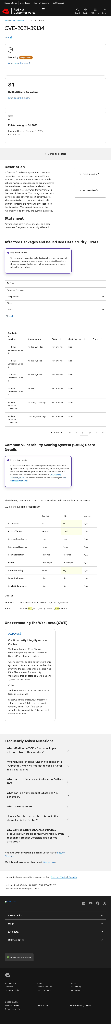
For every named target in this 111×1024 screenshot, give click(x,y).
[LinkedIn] (84, 904)
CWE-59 (13, 634)
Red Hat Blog (75, 987)
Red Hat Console (41, 3)
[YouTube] (90, 904)
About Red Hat (11, 983)
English (85, 13)
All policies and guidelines (80, 1005)
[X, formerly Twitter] (104, 904)
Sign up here (49, 861)
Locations (9, 987)
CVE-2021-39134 (37, 20)
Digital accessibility (13, 1009)
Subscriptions (10, 3)
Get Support (58, 3)
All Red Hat (95, 13)
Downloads (25, 3)
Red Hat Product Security (64, 877)
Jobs (39, 983)
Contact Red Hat (44, 987)
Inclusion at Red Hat (13, 990)
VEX (7, 37)
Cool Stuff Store (44, 990)
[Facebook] (97, 904)
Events (72, 983)
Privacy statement (12, 1005)
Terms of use (42, 1005)
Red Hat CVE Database (14, 20)
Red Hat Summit (77, 990)
